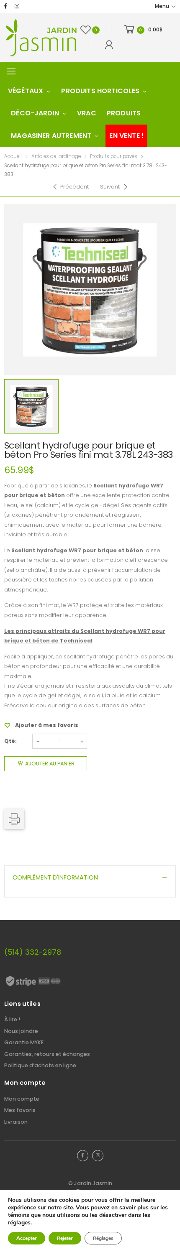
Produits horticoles (100, 91)
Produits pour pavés (113, 156)
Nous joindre (21, 1031)
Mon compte (21, 1098)
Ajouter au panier (50, 763)
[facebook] (5, 6)
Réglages (103, 1238)
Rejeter (65, 1238)
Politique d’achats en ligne (40, 1065)
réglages (19, 1223)
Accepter (26, 1238)
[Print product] (14, 819)
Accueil (13, 156)
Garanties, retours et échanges (47, 1054)
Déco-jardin (35, 113)
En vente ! (126, 135)
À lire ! (12, 1019)
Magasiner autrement (51, 135)
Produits (124, 113)
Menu (162, 6)
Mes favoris (20, 1110)
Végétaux (25, 91)
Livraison (16, 1121)
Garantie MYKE (24, 1042)
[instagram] (17, 6)
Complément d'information (55, 877)
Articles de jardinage (56, 156)
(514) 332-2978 (32, 952)
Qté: (10, 741)
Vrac (86, 113)
